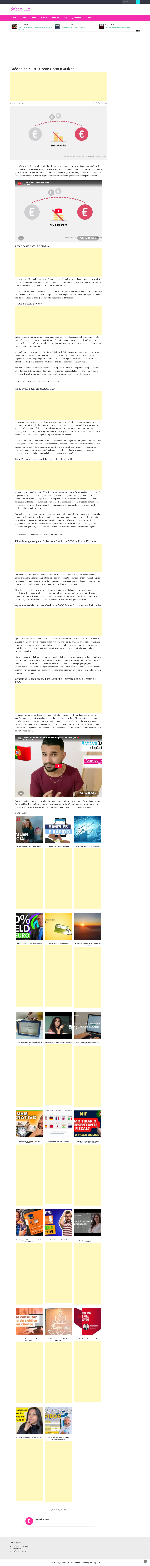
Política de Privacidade (22, 1546)
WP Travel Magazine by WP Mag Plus (85, 1563)
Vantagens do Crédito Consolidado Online (117, 27)
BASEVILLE (20, 8)
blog (23, 103)
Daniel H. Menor (43, 1519)
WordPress (64, 1563)
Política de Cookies (20, 1551)
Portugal (44, 18)
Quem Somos (76, 18)
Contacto (89, 18)
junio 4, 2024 (16, 103)
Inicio (15, 18)
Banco (24, 18)
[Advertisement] (75, 49)
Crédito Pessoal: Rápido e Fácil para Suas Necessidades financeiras (35, 28)
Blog (65, 18)
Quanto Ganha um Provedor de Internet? (73, 27)
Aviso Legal (17, 1549)
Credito (33, 18)
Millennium (55, 18)
